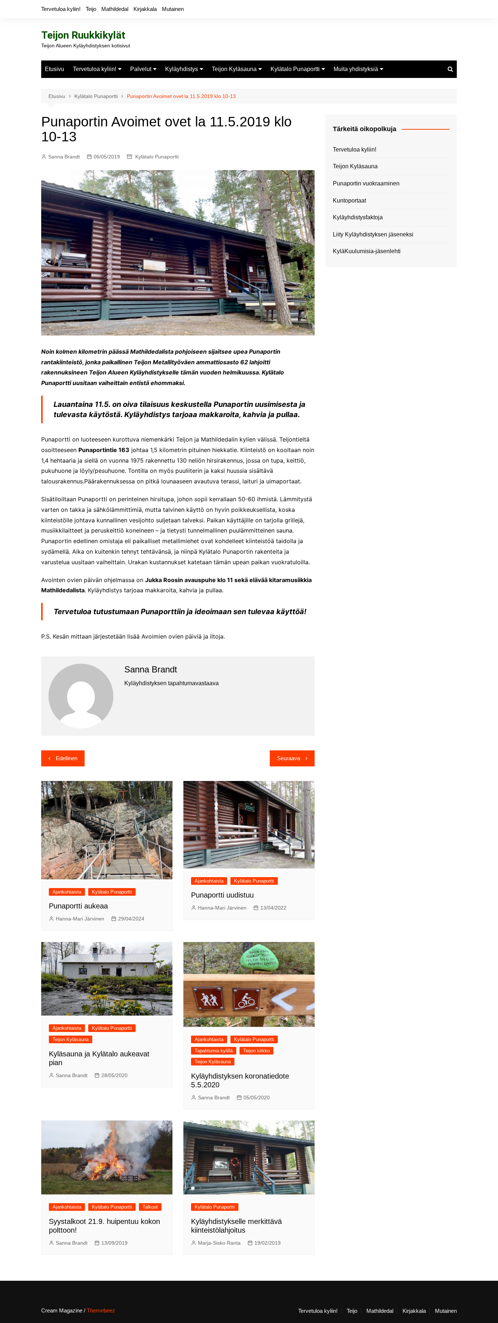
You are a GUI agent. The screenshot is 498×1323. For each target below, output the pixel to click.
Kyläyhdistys (181, 69)
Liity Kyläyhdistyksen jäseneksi (373, 234)
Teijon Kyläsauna (234, 69)
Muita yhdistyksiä (356, 69)
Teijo (91, 9)
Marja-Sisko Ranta (219, 1243)
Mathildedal (114, 9)
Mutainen (173, 9)
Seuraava (288, 758)
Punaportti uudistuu (222, 895)
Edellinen (66, 758)
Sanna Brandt (64, 157)
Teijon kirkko (256, 1050)
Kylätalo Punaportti (295, 69)
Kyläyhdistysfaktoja (358, 217)
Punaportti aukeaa (78, 906)
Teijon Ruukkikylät (83, 35)
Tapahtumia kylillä (214, 1050)
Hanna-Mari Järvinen (80, 919)
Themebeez (101, 1310)
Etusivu (54, 69)
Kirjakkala (145, 9)
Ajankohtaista (66, 892)
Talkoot (150, 1207)
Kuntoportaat (349, 200)
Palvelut (140, 69)
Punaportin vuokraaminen (366, 183)
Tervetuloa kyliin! (61, 9)
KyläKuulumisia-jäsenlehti (367, 251)
